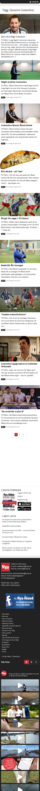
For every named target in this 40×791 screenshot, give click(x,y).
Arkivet (20, 496)
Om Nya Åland (6, 656)
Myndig (4, 635)
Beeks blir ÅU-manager (12, 265)
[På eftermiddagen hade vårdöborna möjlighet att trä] (20, 712)
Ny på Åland (6, 644)
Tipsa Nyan (5, 614)
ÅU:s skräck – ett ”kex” (12, 171)
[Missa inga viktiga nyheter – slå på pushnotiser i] (20, 764)
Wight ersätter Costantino (14, 82)
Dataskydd (16, 656)
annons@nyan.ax (23, 568)
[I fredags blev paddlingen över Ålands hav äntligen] (20, 685)
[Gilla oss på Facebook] (20, 601)
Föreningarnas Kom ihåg (10, 640)
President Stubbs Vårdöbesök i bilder (14, 537)
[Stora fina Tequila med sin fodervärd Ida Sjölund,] (20, 777)
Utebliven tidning (7, 623)
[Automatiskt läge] (26, 662)
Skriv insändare (7, 618)
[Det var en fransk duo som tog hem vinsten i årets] (20, 738)
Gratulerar (5, 642)
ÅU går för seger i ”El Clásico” (15, 218)
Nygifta (4, 649)
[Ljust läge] (31, 662)
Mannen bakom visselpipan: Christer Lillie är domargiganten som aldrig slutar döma (16, 549)
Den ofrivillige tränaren (13, 37)
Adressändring (7, 628)
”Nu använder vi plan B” (12, 411)
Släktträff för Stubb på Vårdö (11, 526)
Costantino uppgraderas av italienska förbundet (19, 365)
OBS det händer (7, 621)
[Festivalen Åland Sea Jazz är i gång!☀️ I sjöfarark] (20, 698)
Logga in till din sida (24, 493)
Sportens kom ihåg (8, 630)
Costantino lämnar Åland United (16, 125)
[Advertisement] (20, 462)
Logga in (35, 2)
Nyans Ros (5, 647)
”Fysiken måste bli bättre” (13, 314)
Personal (5, 616)
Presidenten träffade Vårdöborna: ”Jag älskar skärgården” (17, 542)
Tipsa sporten (6, 633)
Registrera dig (22, 499)
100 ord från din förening (10, 637)
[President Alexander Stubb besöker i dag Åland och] (20, 725)
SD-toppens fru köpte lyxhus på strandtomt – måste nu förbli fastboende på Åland (17, 520)
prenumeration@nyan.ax (22, 573)
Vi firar (4, 651)
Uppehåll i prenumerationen (11, 626)
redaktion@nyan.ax (24, 566)
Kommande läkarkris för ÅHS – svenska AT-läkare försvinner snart (18, 531)
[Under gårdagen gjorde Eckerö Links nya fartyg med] (20, 751)
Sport (3, 97)
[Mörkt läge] (36, 662)
